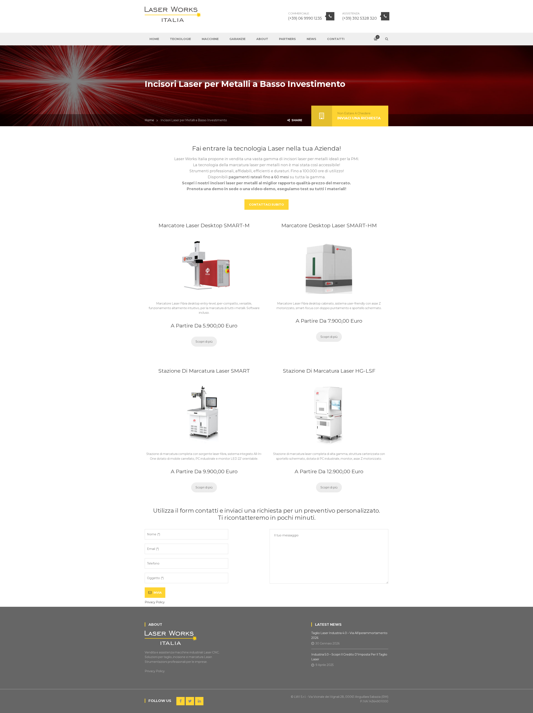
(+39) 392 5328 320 (359, 18)
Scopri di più (204, 341)
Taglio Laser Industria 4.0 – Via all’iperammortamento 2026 (349, 635)
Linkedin (199, 701)
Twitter (190, 701)
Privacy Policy (155, 602)
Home (149, 120)
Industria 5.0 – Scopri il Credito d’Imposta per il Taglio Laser (349, 657)
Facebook (180, 701)
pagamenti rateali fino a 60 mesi (259, 177)
